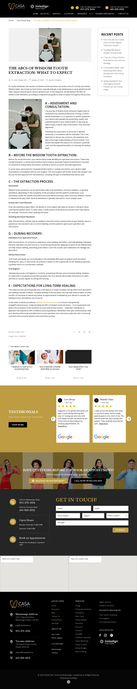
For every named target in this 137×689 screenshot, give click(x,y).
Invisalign (79, 634)
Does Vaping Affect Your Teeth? (78, 368)
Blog (91, 14)
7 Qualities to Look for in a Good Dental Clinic (21, 368)
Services (56, 14)
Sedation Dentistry (106, 605)
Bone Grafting (80, 651)
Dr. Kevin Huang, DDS (19, 80)
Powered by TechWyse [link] (68, 678)
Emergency (79, 613)
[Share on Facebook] (79, 332)
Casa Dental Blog (23, 20)
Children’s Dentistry (83, 637)
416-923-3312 (27, 510)
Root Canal (79, 616)
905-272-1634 (27, 502)
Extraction (79, 623)
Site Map (54, 623)
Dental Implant (81, 620)
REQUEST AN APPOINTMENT (50, 481)
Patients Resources (105, 14)
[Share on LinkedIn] (89, 332)
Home (35, 14)
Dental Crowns (81, 644)
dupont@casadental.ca (24, 652)
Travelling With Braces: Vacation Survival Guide (112, 51)
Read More (67, 423)
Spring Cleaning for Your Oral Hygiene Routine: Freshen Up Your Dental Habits (112, 85)
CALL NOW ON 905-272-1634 (88, 481)
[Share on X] (74, 332)
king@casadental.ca (23, 625)
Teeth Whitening (81, 641)
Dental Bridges (81, 648)
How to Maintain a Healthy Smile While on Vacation (50, 368)
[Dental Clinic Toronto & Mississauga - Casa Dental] (17, 6)
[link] (68, 682)
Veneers (78, 630)
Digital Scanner (105, 602)
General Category (55, 80)
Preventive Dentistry (83, 609)
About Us (44, 14)
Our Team (55, 634)
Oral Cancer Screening (108, 615)
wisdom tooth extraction (46, 302)
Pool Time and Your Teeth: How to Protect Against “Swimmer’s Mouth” (113, 42)
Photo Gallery (56, 638)
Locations (69, 14)
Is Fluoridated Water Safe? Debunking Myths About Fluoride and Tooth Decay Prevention (113, 72)
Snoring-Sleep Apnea (107, 622)
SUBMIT (120, 530)
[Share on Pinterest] (84, 332)
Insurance (82, 14)
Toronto (54, 653)
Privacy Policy (56, 620)
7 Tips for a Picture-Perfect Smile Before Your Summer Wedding (114, 60)
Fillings (78, 606)
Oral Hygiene (104, 618)
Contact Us (123, 14)
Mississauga (56, 649)
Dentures (79, 627)
